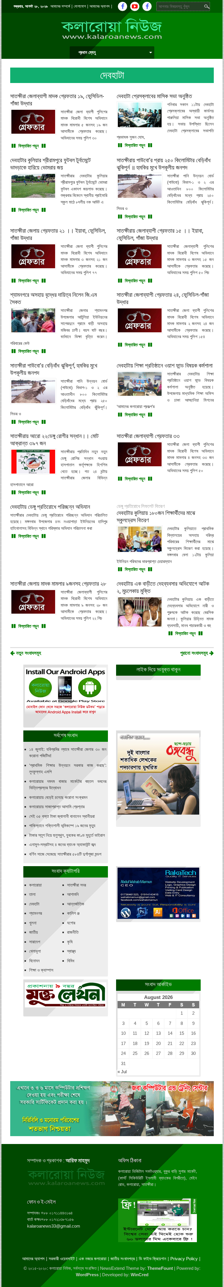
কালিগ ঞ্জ (73, 913)
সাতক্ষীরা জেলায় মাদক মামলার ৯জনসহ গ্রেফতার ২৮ (58, 583)
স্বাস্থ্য (71, 951)
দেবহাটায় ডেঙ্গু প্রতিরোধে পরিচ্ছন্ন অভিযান (50, 506)
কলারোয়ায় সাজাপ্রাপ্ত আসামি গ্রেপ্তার (57, 806)
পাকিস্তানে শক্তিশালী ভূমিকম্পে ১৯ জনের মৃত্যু (62, 825)
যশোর (71, 922)
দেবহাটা (34, 903)
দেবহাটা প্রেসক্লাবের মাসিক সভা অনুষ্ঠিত (154, 96)
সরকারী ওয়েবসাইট (62, 1258)
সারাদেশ (34, 941)
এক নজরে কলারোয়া (92, 1258)
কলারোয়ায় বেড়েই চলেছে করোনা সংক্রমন (58, 797)
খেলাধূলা (35, 951)
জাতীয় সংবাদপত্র (123, 1258)
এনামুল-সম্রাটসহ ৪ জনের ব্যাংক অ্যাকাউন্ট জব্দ (62, 844)
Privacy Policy (184, 1258)
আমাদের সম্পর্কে (60, 6)
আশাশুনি (73, 894)
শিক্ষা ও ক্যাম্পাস (41, 970)
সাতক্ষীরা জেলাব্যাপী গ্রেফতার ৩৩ (148, 435)
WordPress (87, 1274)
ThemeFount (160, 1268)
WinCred (139, 1274)
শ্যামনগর (35, 913)
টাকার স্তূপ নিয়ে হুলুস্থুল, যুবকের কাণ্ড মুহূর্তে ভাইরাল (67, 835)
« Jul (122, 1071)
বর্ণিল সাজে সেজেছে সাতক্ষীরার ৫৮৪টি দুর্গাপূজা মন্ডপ (65, 854)
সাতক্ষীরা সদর (76, 884)
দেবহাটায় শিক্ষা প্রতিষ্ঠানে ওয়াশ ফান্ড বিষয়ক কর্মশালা (165, 365)
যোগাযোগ (80, 6)
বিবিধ (70, 960)
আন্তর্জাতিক (75, 903)
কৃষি (70, 941)
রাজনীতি (72, 932)
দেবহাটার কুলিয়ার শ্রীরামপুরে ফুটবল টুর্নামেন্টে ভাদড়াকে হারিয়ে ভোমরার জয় (50, 164)
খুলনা (32, 922)
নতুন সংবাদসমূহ (28, 653)
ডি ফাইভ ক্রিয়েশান (152, 1258)
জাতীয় (33, 932)
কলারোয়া (35, 884)
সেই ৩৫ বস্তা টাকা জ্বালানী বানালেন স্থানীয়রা (62, 816)
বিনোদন (34, 960)
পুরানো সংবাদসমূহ (194, 653)
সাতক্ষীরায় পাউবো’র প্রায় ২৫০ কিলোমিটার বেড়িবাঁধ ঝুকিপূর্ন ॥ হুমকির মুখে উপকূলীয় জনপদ (164, 164)
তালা (32, 894)
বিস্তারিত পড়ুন (28, 145)
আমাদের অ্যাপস (100, 6)
